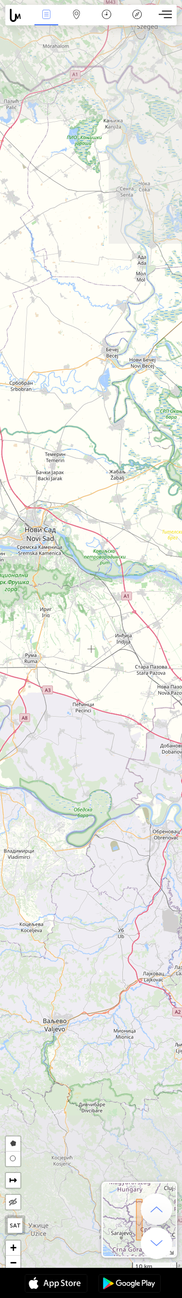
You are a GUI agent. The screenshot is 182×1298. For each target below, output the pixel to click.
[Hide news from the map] (13, 1202)
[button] (13, 1248)
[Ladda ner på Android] (130, 1284)
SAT (15, 1225)
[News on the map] (18, 15)
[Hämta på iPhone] (56, 1284)
